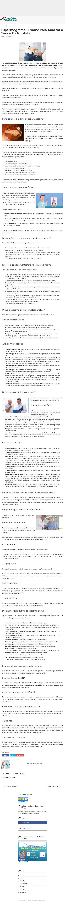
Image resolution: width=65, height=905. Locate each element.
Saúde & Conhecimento (7, 36)
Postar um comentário (9, 777)
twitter (13, 755)
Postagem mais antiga (52, 786)
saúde (22, 878)
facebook (5, 755)
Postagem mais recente (11, 786)
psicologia (23, 881)
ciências (22, 889)
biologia (4, 26)
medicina (23, 875)
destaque (23, 892)
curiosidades (24, 883)
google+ (21, 755)
